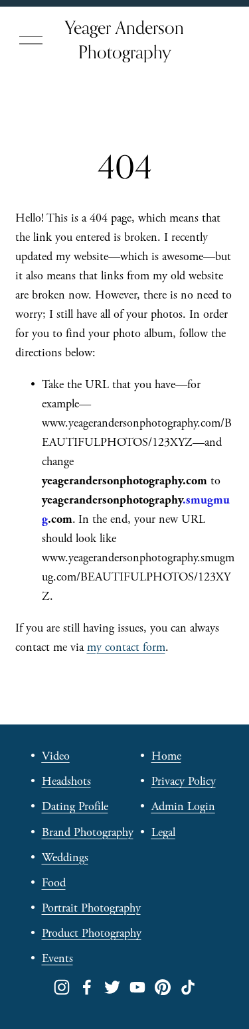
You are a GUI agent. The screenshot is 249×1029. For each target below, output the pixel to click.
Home (166, 756)
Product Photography (91, 933)
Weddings (65, 857)
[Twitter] (112, 987)
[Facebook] (87, 987)
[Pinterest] (163, 987)
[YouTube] (137, 987)
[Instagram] (62, 987)
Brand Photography (87, 832)
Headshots (66, 781)
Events (57, 958)
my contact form (126, 647)
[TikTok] (188, 987)
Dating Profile (75, 806)
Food (54, 882)
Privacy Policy (183, 781)
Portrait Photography (91, 908)
